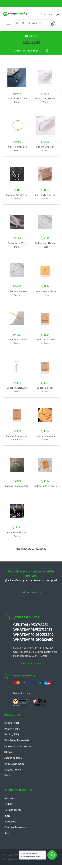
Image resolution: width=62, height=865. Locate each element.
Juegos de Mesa (13, 757)
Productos (10, 821)
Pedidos (8, 804)
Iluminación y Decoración (17, 746)
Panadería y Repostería (16, 740)
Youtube (36, 592)
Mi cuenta (9, 798)
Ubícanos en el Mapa (31, 663)
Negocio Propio (12, 769)
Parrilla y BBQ (11, 734)
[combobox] (32, 22)
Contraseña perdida (15, 827)
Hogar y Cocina (12, 728)
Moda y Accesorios (14, 763)
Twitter (25, 592)
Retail (7, 775)
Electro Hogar (11, 722)
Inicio (7, 815)
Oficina (8, 752)
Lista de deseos (13, 809)
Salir (6, 833)
